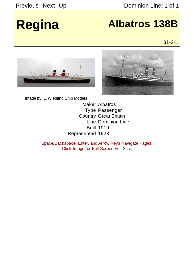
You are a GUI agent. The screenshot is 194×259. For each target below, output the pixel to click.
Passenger (110, 110)
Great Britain (111, 116)
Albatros (107, 104)
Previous (27, 6)
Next (49, 6)
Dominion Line (113, 121)
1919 (103, 127)
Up (62, 6)
